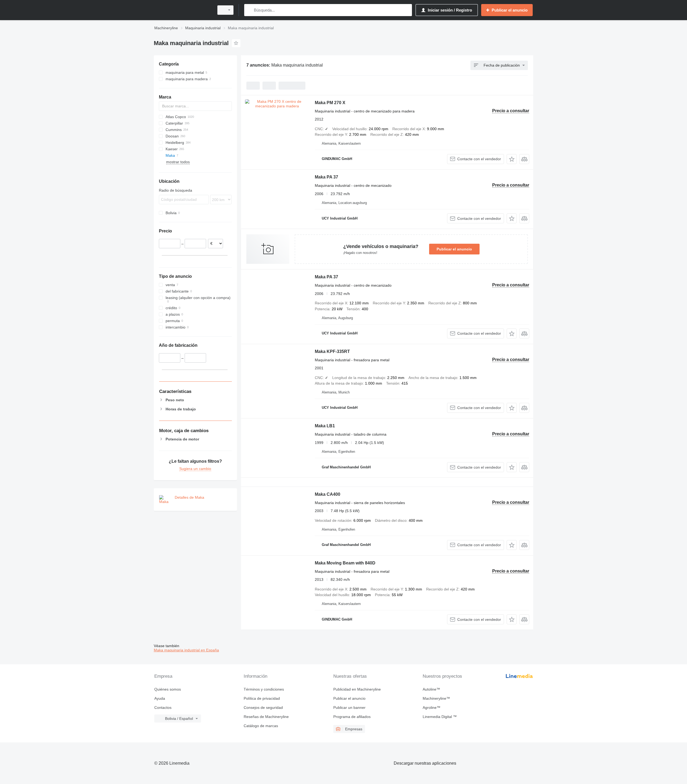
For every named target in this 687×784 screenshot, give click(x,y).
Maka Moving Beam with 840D (345, 563)
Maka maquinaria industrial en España (186, 650)
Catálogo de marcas (261, 726)
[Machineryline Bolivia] (182, 10)
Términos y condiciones (264, 689)
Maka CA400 (327, 494)
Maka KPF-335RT (332, 351)
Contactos (162, 707)
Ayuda (159, 698)
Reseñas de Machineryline (266, 716)
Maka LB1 (325, 426)
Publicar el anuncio (454, 249)
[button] (512, 159)
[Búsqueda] (249, 10)
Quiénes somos (167, 689)
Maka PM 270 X (330, 102)
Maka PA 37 (326, 177)
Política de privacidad (262, 698)
